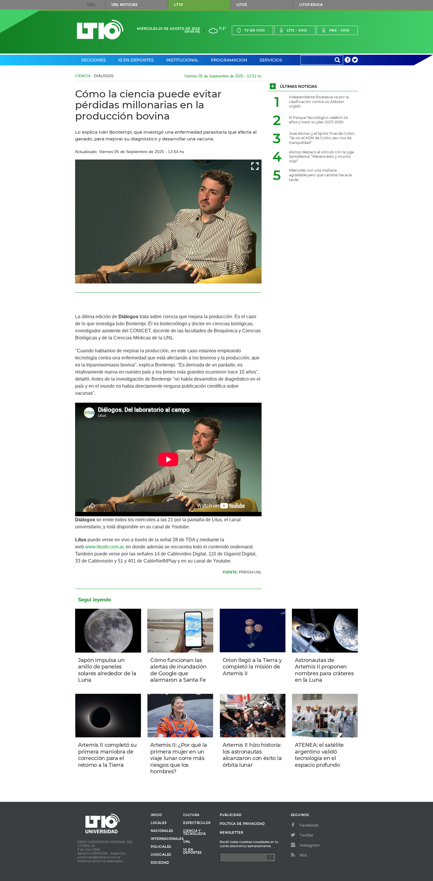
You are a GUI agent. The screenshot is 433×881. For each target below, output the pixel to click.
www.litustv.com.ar (104, 546)
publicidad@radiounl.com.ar (98, 857)
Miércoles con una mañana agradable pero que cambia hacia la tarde (320, 175)
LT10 (178, 4)
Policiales (161, 846)
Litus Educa (311, 4)
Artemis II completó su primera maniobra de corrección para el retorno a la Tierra (107, 755)
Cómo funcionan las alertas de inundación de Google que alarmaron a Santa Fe (178, 670)
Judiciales (161, 854)
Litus (242, 4)
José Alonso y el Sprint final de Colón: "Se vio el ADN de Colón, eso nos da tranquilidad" (322, 138)
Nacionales (162, 830)
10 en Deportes (136, 60)
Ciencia (83, 76)
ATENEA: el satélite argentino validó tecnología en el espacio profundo (319, 755)
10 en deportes (192, 851)
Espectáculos (197, 823)
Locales (159, 823)
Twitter (306, 835)
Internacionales (165, 838)
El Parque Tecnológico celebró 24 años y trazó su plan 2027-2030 (318, 120)
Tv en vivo (254, 30)
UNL (91, 4)
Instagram (310, 845)
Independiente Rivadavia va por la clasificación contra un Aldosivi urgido (319, 101)
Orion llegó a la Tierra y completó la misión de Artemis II (252, 667)
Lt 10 (100, 29)
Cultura (191, 815)
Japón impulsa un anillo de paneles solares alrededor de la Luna (107, 670)
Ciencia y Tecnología (194, 832)
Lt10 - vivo (297, 30)
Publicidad (231, 815)
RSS (303, 855)
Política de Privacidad (242, 824)
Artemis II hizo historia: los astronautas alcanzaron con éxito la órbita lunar (252, 755)
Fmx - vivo (339, 30)
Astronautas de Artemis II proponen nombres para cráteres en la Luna (324, 670)
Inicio (156, 815)
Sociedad (160, 862)
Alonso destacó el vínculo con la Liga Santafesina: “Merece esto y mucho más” (321, 156)
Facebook (309, 825)
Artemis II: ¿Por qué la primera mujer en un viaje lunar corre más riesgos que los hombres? (178, 758)
